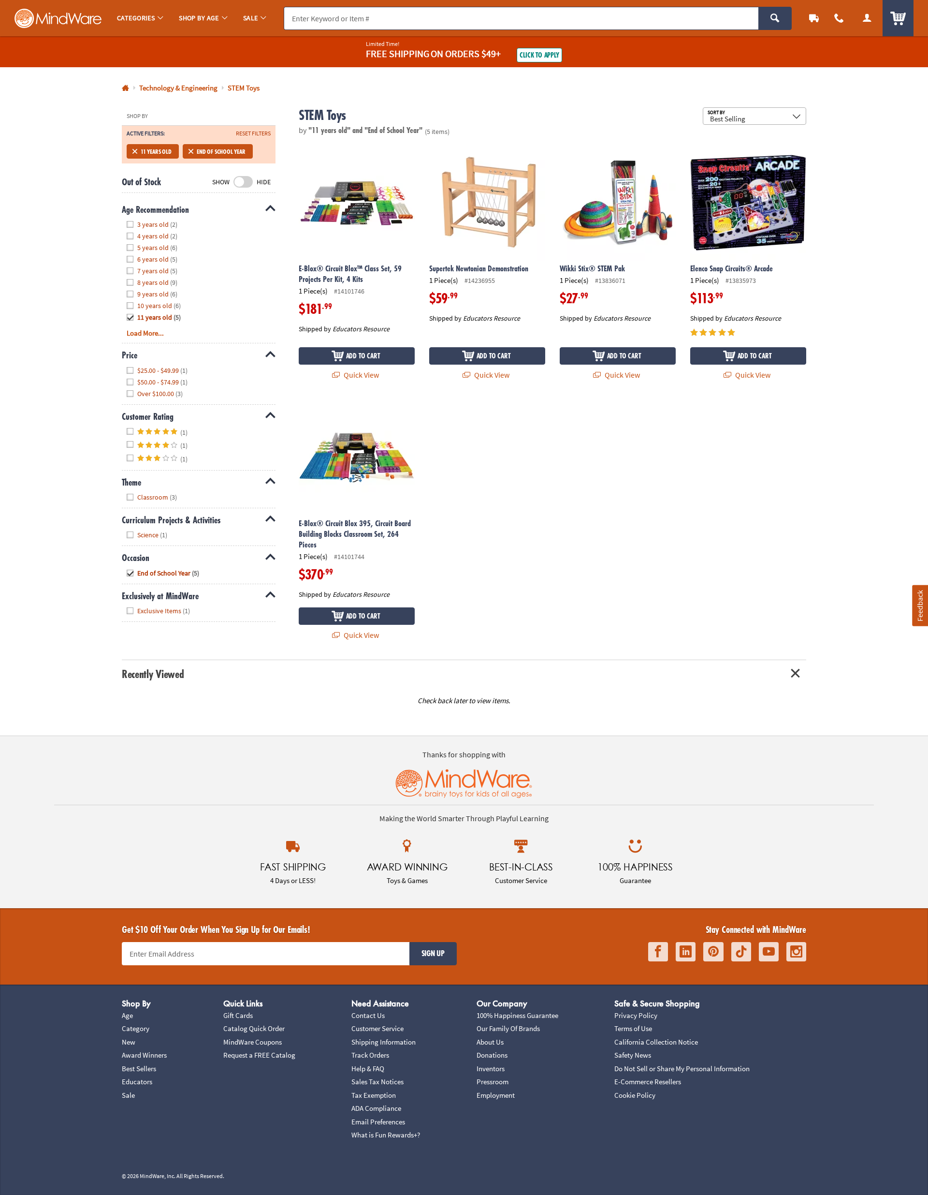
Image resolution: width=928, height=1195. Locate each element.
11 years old (156, 151)
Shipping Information (383, 1042)
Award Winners (144, 1055)
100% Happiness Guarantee (517, 1015)
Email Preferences (378, 1121)
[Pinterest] (713, 952)
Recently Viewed (153, 674)
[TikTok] (741, 952)
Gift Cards (238, 1015)
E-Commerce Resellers (647, 1081)
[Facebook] (658, 952)
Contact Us (368, 1015)
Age (127, 1015)
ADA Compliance (376, 1108)
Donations (492, 1055)
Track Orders (370, 1055)
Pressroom (492, 1081)
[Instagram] (796, 952)
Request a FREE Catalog (259, 1055)
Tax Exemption (373, 1095)
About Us (490, 1042)
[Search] (775, 18)
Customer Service (377, 1028)
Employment (496, 1095)
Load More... (145, 333)
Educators (137, 1081)
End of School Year (221, 151)
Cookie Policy (634, 1095)
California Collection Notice (656, 1042)
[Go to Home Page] (125, 88)
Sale (128, 1095)
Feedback (920, 605)
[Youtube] (769, 952)
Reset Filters (253, 133)
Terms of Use (633, 1028)
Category (135, 1028)
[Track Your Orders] (813, 18)
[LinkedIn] (686, 952)
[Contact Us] (839, 18)
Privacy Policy (635, 1015)
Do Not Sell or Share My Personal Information (682, 1068)
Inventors (491, 1068)
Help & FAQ (367, 1068)
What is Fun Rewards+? (385, 1134)
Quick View (360, 375)
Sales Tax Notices (377, 1081)
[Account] (867, 18)
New (128, 1042)
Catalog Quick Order (254, 1028)
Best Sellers (139, 1068)
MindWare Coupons (252, 1042)
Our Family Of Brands (508, 1028)
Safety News (632, 1055)
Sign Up (433, 953)
